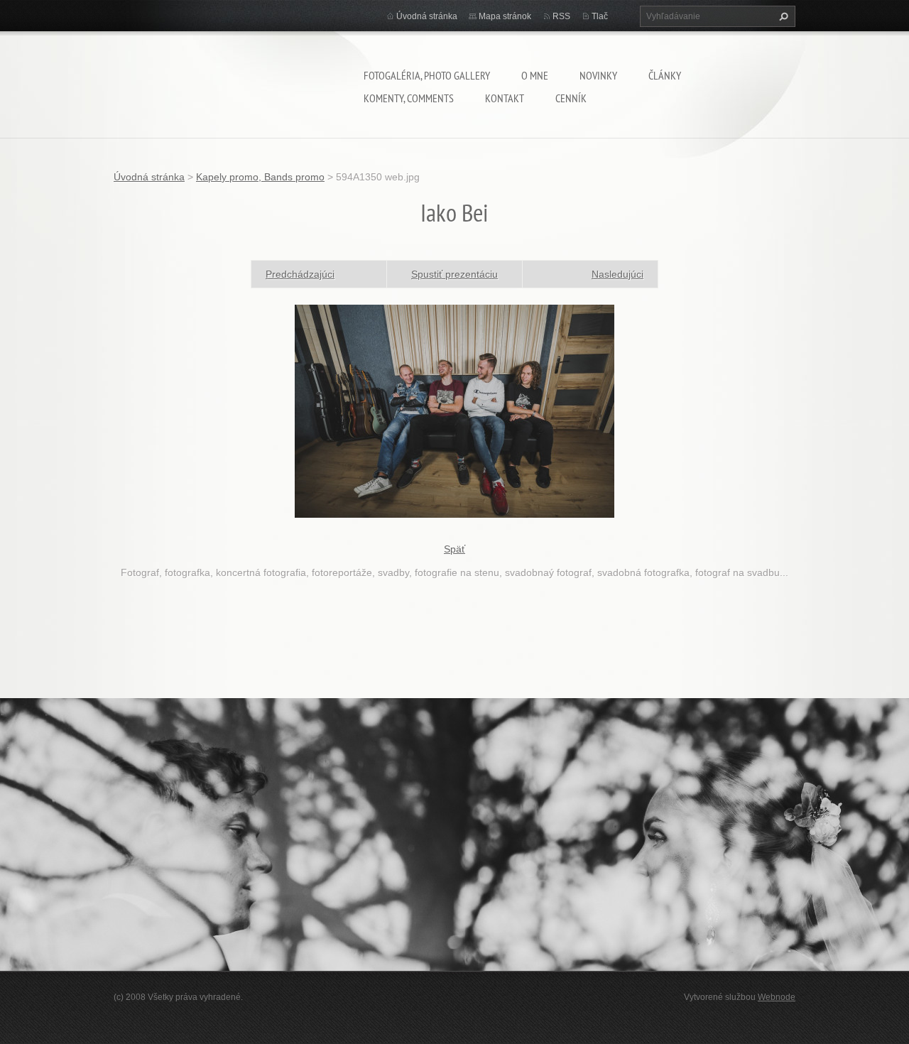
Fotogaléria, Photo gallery (427, 75)
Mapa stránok (505, 16)
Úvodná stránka (426, 16)
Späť (454, 549)
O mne (534, 75)
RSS (561, 16)
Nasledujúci (617, 274)
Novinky (598, 75)
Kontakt (504, 98)
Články (664, 75)
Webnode (776, 997)
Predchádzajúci (300, 274)
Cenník (571, 98)
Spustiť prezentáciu (454, 274)
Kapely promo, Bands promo (260, 177)
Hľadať (782, 16)
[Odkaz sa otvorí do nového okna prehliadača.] (454, 409)
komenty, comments (409, 98)
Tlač (600, 16)
